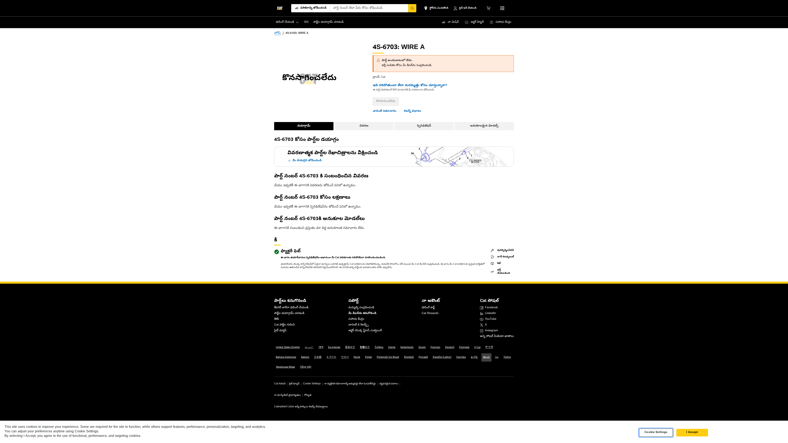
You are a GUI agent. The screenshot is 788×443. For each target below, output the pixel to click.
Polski (368, 357)
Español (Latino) (442, 357)
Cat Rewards (430, 313)
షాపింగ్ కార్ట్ (428, 308)
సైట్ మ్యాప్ (280, 331)
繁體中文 (365, 347)
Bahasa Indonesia (286, 357)
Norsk (357, 357)
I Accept (692, 432)
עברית (477, 347)
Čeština (379, 347)
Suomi (422, 347)
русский (423, 357)
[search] (412, 8)
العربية (309, 347)
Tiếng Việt (305, 367)
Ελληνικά (464, 347)
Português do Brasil (388, 357)
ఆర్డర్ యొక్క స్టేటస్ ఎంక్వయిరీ (365, 331)
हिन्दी (489, 347)
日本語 (318, 357)
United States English (288, 347)
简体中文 (350, 347)
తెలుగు (486, 357)
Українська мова (285, 367)
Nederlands (406, 347)
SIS (276, 319)
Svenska (461, 357)
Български (334, 347)
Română (409, 357)
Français (435, 347)
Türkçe (507, 357)
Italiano (305, 357)
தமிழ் (474, 357)
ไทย (496, 357)
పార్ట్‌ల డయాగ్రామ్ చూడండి (289, 313)
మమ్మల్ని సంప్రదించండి (361, 308)
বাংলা (320, 347)
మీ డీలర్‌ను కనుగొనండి (362, 313)
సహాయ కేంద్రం (356, 319)
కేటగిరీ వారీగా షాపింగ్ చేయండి (291, 308)
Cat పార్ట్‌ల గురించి (284, 325)
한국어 (345, 357)
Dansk (391, 347)
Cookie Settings (312, 384)
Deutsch (449, 347)
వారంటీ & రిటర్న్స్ (358, 325)
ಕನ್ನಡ (331, 357)
